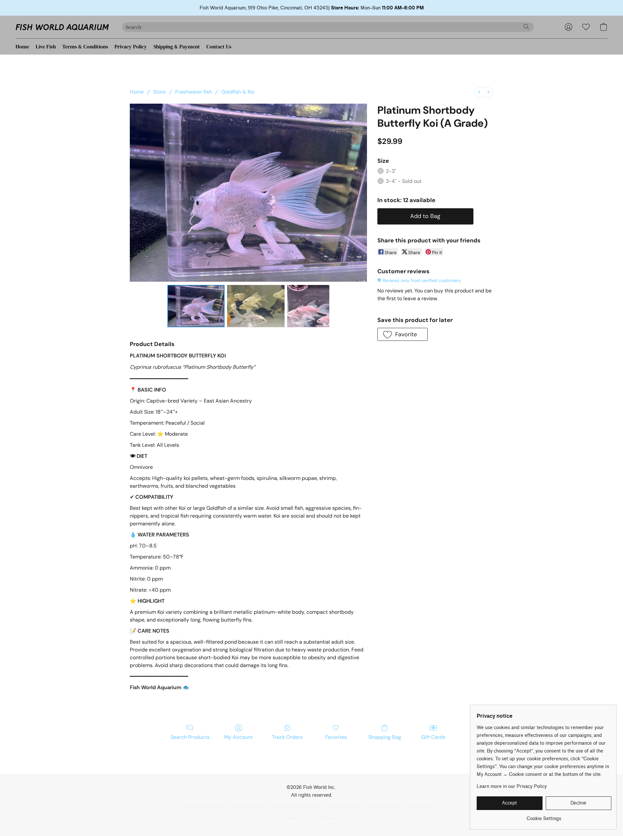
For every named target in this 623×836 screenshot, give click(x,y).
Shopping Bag (384, 737)
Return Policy (345, 807)
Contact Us (218, 46)
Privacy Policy (131, 46)
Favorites (336, 737)
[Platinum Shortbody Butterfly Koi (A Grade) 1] (256, 306)
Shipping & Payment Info (297, 807)
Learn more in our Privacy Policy (512, 786)
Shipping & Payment (176, 46)
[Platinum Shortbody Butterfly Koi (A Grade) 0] (196, 306)
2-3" (391, 171)
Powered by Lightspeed (311, 818)
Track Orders (287, 737)
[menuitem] (479, 92)
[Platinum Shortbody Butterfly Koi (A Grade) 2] (308, 306)
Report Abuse (422, 807)
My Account (238, 737)
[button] (62, 27)
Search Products (190, 737)
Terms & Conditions (85, 46)
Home (22, 46)
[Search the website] (526, 26)
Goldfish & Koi (237, 91)
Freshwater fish (193, 91)
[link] (544, 816)
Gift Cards (433, 737)
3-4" (403, 181)
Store (159, 91)
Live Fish (46, 46)
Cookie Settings (383, 807)
